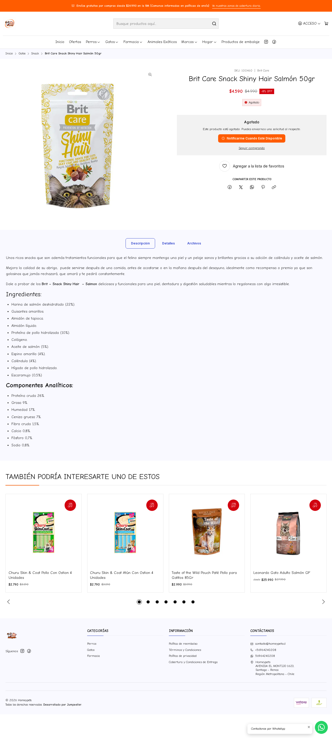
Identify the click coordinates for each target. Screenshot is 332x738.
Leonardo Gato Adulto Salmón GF (281, 573)
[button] (139, 602)
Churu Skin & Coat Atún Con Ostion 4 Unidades (121, 575)
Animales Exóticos (162, 42)
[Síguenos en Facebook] (274, 42)
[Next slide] (323, 602)
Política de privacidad (183, 656)
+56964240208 (265, 650)
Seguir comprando (252, 148)
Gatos (110, 42)
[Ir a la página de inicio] (9, 23)
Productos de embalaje (241, 42)
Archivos (194, 243)
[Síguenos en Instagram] (266, 42)
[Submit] (214, 23)
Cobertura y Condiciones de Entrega (193, 662)
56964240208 (265, 656)
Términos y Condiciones (185, 650)
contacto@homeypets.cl (270, 643)
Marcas (187, 42)
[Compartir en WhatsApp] (252, 188)
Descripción (140, 243)
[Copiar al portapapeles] (274, 188)
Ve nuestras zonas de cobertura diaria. (236, 6)
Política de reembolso (183, 643)
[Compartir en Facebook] (230, 188)
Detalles (168, 243)
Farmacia (131, 42)
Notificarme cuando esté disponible (254, 138)
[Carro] (326, 23)
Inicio (60, 42)
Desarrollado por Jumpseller (62, 704)
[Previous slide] (9, 602)
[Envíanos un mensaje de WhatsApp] (321, 727)
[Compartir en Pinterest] (263, 188)
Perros (91, 42)
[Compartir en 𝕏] (241, 188)
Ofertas (75, 42)
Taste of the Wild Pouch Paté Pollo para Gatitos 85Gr (204, 575)
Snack (35, 53)
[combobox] (166, 23)
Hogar (207, 42)
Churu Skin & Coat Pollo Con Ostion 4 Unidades (40, 575)
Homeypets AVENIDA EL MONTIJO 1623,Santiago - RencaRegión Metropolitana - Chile (274, 668)
